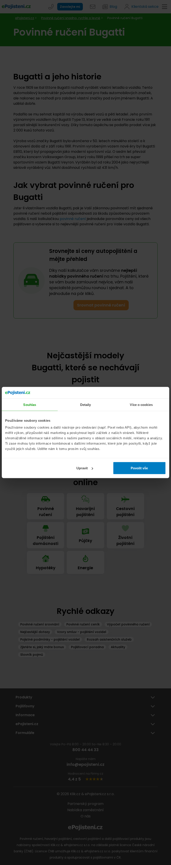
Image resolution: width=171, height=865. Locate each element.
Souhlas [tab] (29, 404)
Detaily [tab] (85, 404)
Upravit (82, 468)
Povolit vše (139, 468)
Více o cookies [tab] (141, 404)
